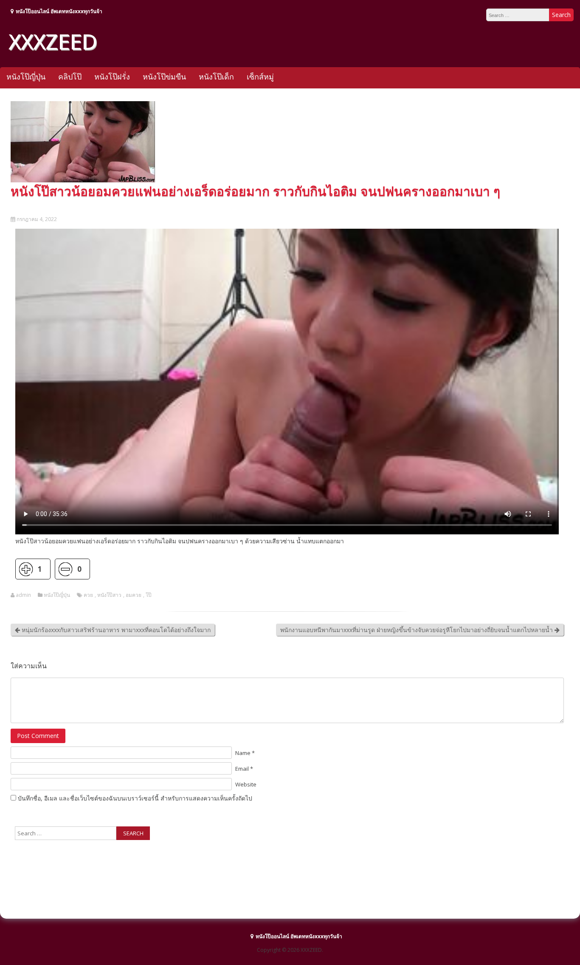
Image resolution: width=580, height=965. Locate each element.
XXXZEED (52, 41)
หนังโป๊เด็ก (216, 76)
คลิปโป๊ (70, 76)
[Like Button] (26, 569)
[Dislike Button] (65, 569)
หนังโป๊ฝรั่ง (112, 76)
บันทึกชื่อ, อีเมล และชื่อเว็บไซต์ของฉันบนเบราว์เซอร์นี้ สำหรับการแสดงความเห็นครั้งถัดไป (135, 798)
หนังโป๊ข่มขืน (164, 76)
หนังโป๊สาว (109, 595)
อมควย (133, 595)
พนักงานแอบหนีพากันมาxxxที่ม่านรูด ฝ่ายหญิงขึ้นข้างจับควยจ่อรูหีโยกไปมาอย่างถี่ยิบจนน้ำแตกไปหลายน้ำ (417, 630)
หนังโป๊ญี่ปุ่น (25, 76)
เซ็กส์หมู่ (260, 76)
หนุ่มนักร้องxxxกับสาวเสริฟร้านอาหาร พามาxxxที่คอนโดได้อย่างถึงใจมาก (115, 630)
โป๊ (149, 595)
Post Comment (38, 736)
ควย (88, 595)
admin (23, 595)
